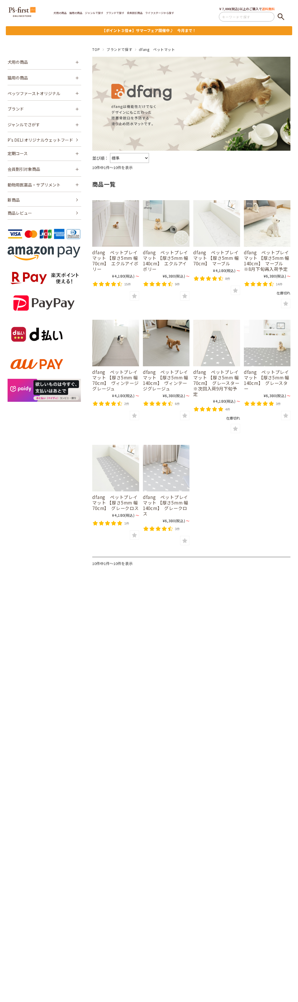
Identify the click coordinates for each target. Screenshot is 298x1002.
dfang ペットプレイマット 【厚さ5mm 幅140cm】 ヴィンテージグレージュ (165, 380)
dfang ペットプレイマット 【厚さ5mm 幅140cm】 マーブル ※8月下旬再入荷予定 (266, 260)
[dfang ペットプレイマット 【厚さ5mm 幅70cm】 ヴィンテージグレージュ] (115, 343)
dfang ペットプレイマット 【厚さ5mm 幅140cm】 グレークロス (165, 505)
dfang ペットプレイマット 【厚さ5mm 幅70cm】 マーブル (216, 258)
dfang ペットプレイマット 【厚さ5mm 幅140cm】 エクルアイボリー (165, 260)
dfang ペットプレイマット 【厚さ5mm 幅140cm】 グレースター (266, 380)
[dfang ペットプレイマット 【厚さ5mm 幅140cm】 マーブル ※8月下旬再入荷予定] (267, 223)
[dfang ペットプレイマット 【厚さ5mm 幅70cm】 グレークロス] (115, 468)
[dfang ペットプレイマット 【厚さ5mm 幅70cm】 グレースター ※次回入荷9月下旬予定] (216, 343)
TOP (96, 49)
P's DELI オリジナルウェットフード (40, 140)
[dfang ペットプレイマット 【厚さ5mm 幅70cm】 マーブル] (216, 223)
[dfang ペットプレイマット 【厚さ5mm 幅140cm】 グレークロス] (166, 468)
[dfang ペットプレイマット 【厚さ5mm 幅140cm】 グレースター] (267, 343)
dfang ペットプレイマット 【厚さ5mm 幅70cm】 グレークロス (115, 502)
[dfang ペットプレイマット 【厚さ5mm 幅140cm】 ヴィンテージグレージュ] (166, 343)
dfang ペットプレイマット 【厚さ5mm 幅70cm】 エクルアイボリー (115, 260)
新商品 (14, 200)
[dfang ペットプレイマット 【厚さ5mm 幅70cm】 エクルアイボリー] (115, 223)
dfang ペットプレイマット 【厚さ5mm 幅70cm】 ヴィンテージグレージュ (115, 380)
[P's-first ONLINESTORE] (22, 14)
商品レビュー (20, 213)
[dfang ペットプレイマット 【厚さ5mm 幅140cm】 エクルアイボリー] (166, 223)
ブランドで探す (119, 49)
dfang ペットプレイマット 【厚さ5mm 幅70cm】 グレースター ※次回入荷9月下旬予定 (218, 383)
